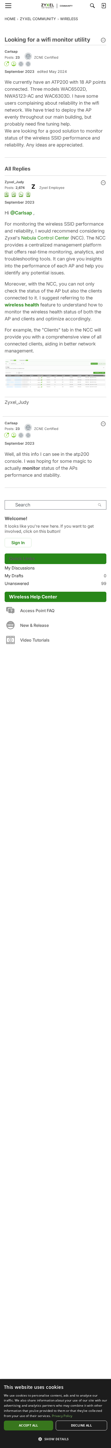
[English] (55, 5)
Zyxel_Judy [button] (14, 182)
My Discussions (20, 568)
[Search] (92, 5)
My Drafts (55, 575)
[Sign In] (103, 5)
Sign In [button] (18, 542)
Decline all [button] (81, 1425)
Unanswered (55, 583)
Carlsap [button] (11, 51)
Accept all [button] (28, 1425)
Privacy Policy (62, 1416)
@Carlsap (21, 212)
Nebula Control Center (45, 238)
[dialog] (55, 1413)
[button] (103, 40)
